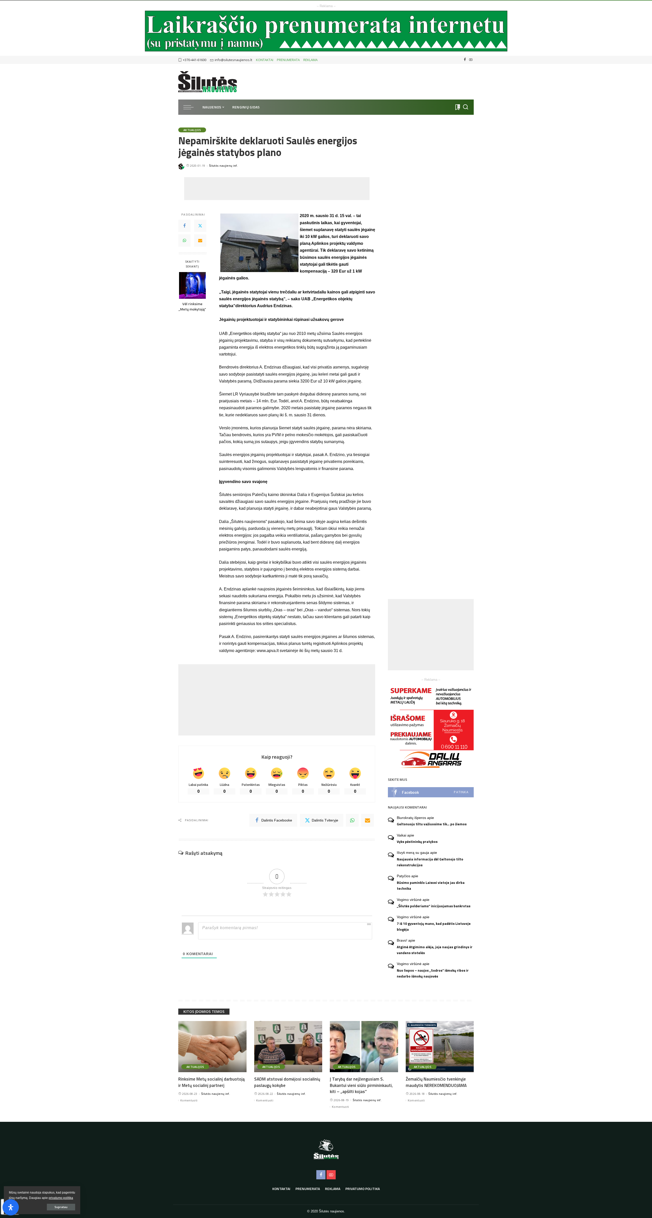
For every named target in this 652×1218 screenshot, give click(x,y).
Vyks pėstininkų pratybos (417, 841)
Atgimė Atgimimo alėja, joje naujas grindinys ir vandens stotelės (434, 949)
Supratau (61, 1207)
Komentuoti (188, 1100)
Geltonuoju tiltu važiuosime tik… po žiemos (432, 824)
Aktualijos (192, 130)
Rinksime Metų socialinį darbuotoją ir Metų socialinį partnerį (211, 1082)
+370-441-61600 (194, 60)
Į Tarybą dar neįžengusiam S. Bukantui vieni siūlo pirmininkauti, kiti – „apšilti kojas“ (361, 1085)
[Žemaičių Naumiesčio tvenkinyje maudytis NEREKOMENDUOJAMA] (440, 1046)
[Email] (200, 240)
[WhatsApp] (184, 240)
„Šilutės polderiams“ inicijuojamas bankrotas (433, 906)
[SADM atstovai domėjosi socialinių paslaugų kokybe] (288, 1046)
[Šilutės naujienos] (207, 81)
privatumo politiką (61, 1198)
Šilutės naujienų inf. (223, 165)
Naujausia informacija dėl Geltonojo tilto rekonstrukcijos (430, 862)
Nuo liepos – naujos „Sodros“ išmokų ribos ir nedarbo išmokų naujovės (433, 973)
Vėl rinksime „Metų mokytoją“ (192, 306)
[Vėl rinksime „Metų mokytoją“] (192, 285)
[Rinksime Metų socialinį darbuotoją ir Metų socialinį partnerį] (212, 1046)
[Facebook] (465, 60)
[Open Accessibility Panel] (11, 1207)
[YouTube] (471, 60)
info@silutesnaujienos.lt (233, 60)
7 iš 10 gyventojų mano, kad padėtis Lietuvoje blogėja (434, 926)
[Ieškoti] (466, 107)
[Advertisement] (277, 188)
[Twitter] (200, 226)
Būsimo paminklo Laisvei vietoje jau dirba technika (431, 885)
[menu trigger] (191, 107)
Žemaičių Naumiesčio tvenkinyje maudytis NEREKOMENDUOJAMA (436, 1082)
